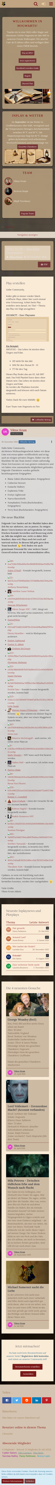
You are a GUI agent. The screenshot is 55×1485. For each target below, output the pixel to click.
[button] (51, 4)
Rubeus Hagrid (19, 808)
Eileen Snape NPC (21, 609)
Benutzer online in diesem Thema (24, 1427)
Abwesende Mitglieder (16, 1443)
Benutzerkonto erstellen (27, 1366)
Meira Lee (13, 734)
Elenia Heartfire (16, 633)
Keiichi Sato (13, 689)
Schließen (30, 1481)
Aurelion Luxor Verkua (23, 591)
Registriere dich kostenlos (35, 1356)
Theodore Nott (15, 866)
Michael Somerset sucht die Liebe (26, 1288)
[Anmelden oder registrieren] (43, 4)
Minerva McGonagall (22, 738)
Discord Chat (27, 83)
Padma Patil (17, 762)
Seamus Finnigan (16, 830)
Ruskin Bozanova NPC (23, 816)
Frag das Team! (27, 213)
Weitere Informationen (12, 1481)
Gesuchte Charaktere (27, 147)
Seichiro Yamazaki (17, 843)
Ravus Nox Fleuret (17, 783)
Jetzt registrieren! (27, 60)
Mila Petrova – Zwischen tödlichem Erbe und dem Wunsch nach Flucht (24, 1184)
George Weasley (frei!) (22, 1019)
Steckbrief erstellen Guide (27, 68)
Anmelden (28, 1374)
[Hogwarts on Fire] (3, 4)
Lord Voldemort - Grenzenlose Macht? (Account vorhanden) (27, 1107)
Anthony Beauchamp (18, 587)
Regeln (28, 76)
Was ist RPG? (27, 53)
